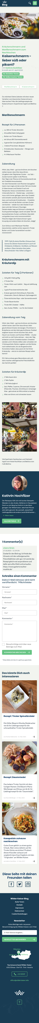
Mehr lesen (9, 515)
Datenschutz (19, 911)
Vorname (5, 587)
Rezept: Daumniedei (15, 777)
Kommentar (7, 618)
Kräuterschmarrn (28, 87)
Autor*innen (19, 902)
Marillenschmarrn (10, 87)
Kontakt (20, 905)
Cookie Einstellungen (19, 914)
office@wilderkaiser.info (19, 980)
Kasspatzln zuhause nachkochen (15, 840)
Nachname (6, 597)
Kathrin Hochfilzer (14, 68)
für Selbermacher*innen (13, 77)
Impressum (19, 908)
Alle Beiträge (10, 521)
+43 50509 (21, 974)
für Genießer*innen (11, 74)
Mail (4, 608)
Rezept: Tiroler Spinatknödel (19, 716)
